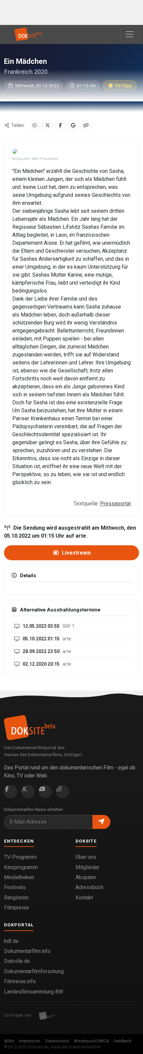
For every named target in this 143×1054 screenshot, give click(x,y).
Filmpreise (16, 907)
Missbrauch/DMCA (91, 1041)
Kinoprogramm (21, 867)
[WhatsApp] (35, 125)
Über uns (85, 857)
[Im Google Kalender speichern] (73, 125)
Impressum (29, 1041)
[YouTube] (45, 791)
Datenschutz (57, 1041)
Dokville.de (17, 961)
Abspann (85, 877)
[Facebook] (60, 125)
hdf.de (11, 941)
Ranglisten (16, 897)
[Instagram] (62, 791)
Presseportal (115, 503)
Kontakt (84, 897)
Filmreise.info (20, 981)
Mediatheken (19, 877)
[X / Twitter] (47, 125)
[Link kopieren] (85, 125)
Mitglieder (87, 867)
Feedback (122, 1041)
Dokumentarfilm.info (27, 951)
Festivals (15, 887)
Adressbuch (89, 887)
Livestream (76, 553)
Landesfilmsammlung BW (33, 991)
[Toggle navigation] (129, 34)
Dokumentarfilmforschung (34, 971)
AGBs (9, 1041)
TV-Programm (20, 857)
